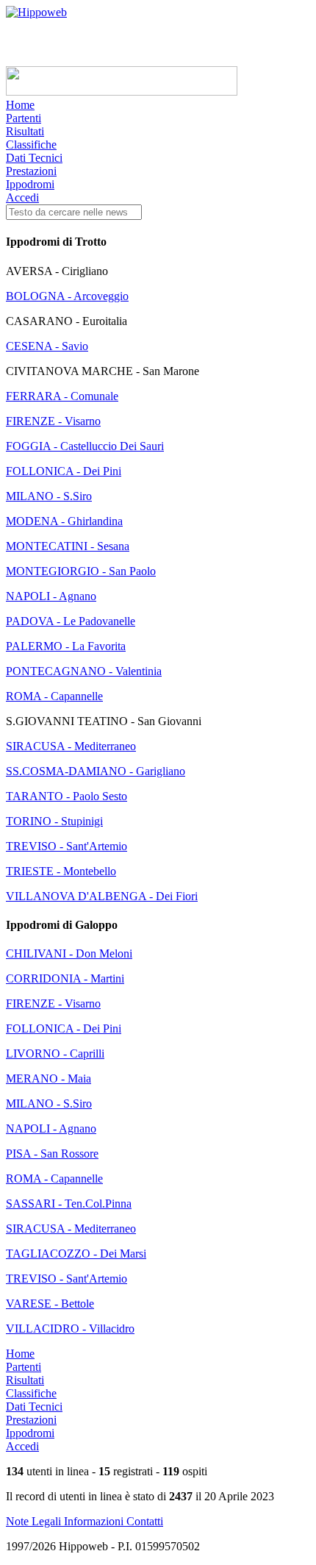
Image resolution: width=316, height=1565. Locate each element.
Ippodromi (30, 184)
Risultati (25, 131)
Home (20, 105)
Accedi (22, 197)
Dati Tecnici (34, 157)
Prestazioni (31, 171)
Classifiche (31, 144)
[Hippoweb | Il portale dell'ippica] (36, 12)
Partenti (23, 118)
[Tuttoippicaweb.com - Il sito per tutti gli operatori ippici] (121, 91)
